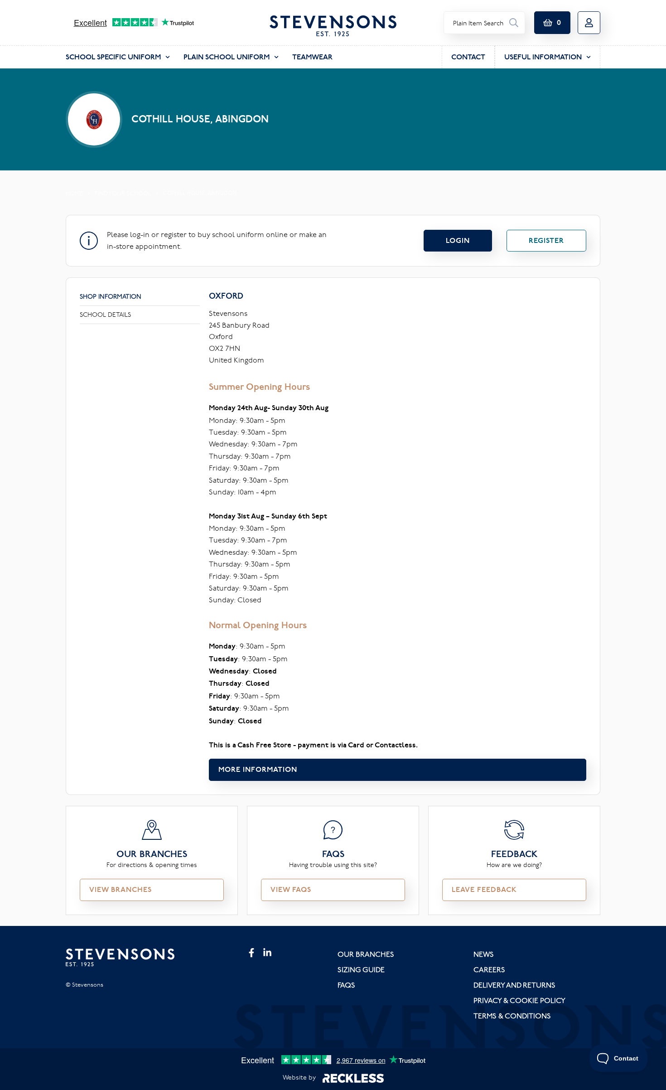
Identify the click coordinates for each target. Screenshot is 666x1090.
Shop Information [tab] (110, 296)
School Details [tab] (105, 314)
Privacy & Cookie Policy (519, 1000)
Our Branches (366, 954)
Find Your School (123, 193)
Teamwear (312, 57)
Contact (468, 57)
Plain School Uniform (226, 57)
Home (74, 193)
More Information (257, 769)
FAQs (346, 985)
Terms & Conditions (512, 1016)
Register (546, 240)
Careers (489, 969)
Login (458, 240)
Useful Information (543, 57)
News (483, 954)
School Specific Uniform (113, 57)
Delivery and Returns (514, 985)
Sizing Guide (361, 969)
